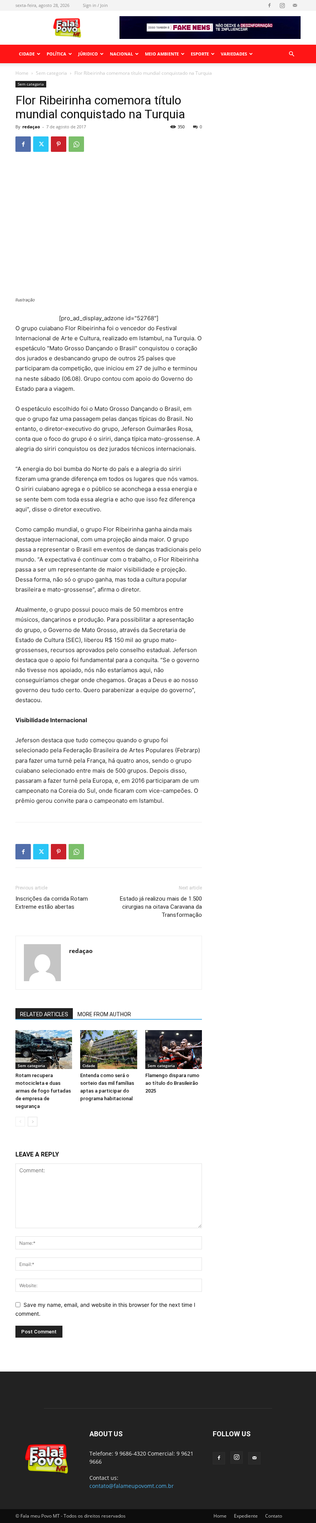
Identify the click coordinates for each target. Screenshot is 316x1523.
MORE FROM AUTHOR (104, 1014)
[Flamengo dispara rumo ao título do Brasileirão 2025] (173, 1049)
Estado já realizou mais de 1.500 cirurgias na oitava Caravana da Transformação (161, 906)
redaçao (31, 126)
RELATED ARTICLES (44, 1014)
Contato (273, 1516)
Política (56, 54)
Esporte (200, 54)
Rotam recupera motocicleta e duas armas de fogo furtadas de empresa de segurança (43, 1090)
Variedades (234, 54)
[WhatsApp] (76, 144)
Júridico (88, 54)
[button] (291, 54)
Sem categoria (51, 73)
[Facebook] (269, 5)
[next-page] (32, 1121)
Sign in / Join (95, 5)
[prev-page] (20, 1121)
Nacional (121, 54)
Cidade (27, 54)
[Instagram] (282, 5)
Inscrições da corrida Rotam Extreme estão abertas (51, 902)
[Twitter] (41, 144)
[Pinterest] (58, 144)
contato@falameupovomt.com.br (131, 1485)
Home (22, 73)
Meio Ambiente (162, 54)
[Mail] (295, 5)
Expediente (246, 1516)
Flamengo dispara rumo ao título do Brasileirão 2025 (172, 1083)
